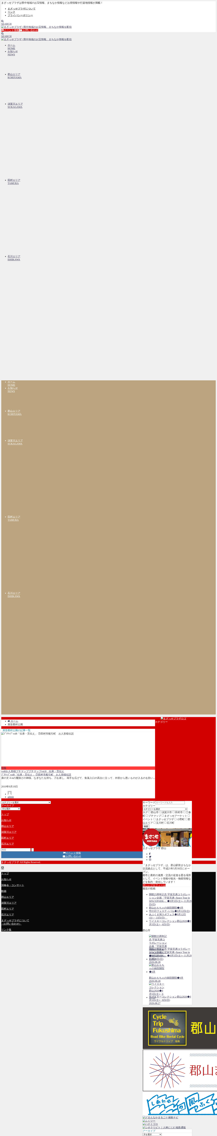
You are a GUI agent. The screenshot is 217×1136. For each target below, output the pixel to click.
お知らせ (6, 820)
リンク (11, 12)
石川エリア (7, 843)
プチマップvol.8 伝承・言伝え (46, 771)
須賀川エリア (9, 832)
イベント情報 (11, 30)
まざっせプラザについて (22, 8)
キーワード (149, 802)
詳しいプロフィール (154, 885)
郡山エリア (7, 826)
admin (11, 797)
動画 (3, 891)
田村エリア (7, 838)
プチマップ (22, 771)
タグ (145, 812)
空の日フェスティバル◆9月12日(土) (169, 911)
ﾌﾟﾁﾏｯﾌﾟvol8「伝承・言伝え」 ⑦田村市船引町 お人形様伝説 (36, 774)
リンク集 (6, 929)
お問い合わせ (30, 30)
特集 (3, 768)
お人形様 (11, 771)
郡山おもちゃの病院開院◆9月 (166, 907)
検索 (146, 826)
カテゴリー (149, 805)
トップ (5, 814)
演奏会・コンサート (12, 885)
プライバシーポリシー (20, 15)
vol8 (3, 771)
